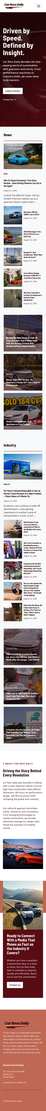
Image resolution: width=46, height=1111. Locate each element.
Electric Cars (11, 649)
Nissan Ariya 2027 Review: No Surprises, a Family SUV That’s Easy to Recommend (23, 382)
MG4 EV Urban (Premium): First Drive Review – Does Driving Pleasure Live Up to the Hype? (22, 183)
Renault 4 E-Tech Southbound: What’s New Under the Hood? (33, 254)
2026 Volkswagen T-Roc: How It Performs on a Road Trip (33, 234)
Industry (7, 484)
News (6, 174)
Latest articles (12, 90)
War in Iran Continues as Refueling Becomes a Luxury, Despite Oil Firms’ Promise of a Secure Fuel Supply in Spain (33, 548)
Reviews (9, 332)
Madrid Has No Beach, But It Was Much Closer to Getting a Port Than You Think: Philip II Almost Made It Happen (33, 610)
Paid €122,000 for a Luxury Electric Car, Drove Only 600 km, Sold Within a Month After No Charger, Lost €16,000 (22, 657)
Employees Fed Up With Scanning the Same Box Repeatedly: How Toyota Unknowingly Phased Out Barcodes (33, 568)
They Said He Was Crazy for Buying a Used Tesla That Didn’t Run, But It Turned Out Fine (22, 696)
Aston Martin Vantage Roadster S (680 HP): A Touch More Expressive (32, 275)
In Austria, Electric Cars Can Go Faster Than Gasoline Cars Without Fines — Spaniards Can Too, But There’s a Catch (23, 733)
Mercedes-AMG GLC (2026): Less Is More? (31, 213)
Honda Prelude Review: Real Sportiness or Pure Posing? (18, 423)
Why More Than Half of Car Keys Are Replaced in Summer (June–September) (33, 296)
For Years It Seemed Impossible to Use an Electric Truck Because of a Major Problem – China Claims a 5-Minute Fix (22, 493)
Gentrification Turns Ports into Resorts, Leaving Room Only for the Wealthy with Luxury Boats (32, 527)
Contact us (14, 984)
